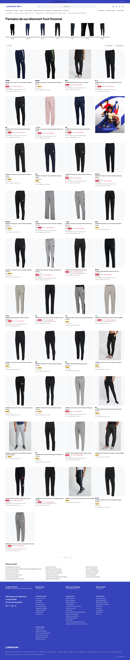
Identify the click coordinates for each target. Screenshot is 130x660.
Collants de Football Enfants (52, 578)
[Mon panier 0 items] (123, 6)
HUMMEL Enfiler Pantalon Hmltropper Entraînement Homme (79, 318)
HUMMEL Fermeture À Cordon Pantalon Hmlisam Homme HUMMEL (18, 453)
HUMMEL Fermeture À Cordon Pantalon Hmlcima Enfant (108, 83)
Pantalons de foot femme (52, 574)
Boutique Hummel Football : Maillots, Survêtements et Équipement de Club (23, 569)
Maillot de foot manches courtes (53, 569)
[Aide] (116, 6)
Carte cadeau (120, 10)
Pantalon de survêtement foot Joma (72, 37)
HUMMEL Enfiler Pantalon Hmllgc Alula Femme (17, 498)
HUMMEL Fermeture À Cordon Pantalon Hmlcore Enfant (78, 175)
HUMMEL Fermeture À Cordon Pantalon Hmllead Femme (108, 363)
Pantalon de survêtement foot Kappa (102, 37)
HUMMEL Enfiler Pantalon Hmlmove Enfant (76, 82)
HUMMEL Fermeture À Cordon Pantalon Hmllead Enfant (18, 83)
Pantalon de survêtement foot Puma (42, 37)
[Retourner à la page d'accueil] (13, 6)
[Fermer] (123, 2)
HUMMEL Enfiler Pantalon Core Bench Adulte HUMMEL (109, 453)
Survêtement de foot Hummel (12, 567)
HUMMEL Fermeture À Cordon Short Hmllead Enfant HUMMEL (49, 499)
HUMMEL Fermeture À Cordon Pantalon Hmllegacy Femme (19, 408)
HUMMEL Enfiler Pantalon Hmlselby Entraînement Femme (108, 409)
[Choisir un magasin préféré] (113, 6)
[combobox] (120, 45)
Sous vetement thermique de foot (13, 574)
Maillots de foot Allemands (92, 571)
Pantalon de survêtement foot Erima (87, 37)
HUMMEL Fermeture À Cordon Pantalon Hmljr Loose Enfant (49, 129)
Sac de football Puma (91, 574)
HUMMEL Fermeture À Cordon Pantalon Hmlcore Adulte (18, 175)
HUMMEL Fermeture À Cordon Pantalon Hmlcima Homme (78, 224)
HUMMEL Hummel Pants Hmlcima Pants (76, 270)
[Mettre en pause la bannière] (121, 2)
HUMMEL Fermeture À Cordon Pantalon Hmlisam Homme (18, 363)
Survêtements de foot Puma (12, 571)
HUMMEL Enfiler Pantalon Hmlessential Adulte (17, 129)
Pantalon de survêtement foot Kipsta (12, 37)
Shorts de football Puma (92, 569)
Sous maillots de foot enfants (93, 576)
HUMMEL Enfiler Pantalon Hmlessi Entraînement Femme (48, 270)
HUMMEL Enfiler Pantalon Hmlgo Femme (76, 363)
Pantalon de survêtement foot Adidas (27, 37)
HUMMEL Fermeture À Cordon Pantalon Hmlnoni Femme (48, 408)
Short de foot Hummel (51, 567)
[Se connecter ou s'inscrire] (119, 6)
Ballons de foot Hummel (91, 567)
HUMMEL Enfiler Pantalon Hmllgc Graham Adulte (78, 453)
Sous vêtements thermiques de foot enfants (56, 576)
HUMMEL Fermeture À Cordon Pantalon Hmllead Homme (18, 224)
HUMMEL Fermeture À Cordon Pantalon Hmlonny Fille (19, 544)
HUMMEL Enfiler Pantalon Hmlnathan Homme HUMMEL (80, 498)
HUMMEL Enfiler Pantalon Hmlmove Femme (107, 271)
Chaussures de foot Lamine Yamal (54, 572)
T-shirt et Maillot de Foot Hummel (54, 571)
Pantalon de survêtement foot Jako (57, 37)
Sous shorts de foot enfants (12, 576)
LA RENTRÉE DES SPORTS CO (110, 129)
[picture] (20, 64)
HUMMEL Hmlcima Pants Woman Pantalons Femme (49, 317)
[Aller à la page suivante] (70, 557)
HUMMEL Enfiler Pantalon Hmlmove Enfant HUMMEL (109, 317)
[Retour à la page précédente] (59, 557)
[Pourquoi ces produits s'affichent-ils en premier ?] (105, 45)
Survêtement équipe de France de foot (14, 578)
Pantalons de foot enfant (92, 572)
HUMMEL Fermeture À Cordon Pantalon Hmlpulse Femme (108, 176)
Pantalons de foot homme (11, 572)
